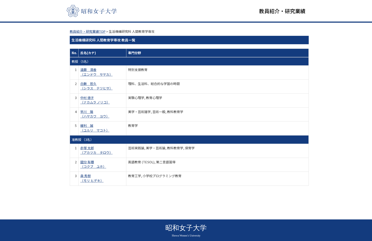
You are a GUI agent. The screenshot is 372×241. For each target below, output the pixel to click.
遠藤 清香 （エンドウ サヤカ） (96, 71)
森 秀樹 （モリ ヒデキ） (92, 178)
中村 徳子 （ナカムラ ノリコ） (95, 99)
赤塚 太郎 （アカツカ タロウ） (96, 150)
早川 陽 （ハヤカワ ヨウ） (94, 113)
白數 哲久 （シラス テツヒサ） (96, 85)
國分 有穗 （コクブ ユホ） (93, 164)
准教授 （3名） (82, 139)
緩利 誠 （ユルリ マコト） (94, 127)
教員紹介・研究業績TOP (87, 31)
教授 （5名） (81, 61)
